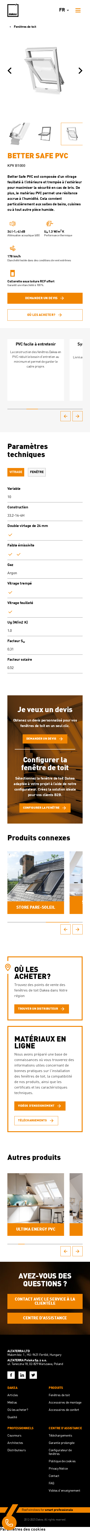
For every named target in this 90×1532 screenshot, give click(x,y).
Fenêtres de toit (25, 26)
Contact (54, 1476)
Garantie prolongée (62, 1443)
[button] (9, 70)
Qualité (12, 1417)
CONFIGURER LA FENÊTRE (41, 807)
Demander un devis (41, 298)
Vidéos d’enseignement (64, 1490)
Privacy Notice (58, 1468)
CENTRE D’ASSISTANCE (45, 1318)
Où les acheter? (41, 315)
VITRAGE (15, 472)
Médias (12, 1402)
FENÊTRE (37, 472)
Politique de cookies (62, 1461)
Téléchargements (60, 1435)
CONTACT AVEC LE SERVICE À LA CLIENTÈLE (45, 1301)
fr (62, 10)
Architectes (15, 1443)
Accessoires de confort (64, 1410)
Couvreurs (14, 1435)
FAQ (51, 1483)
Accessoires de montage (65, 1402)
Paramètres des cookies (22, 1529)
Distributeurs (16, 1450)
